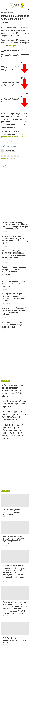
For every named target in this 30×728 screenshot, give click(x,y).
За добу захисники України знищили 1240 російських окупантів (13, 283)
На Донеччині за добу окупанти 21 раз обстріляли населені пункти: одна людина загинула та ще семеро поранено (15, 255)
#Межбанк (3, 146)
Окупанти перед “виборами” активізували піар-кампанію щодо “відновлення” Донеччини (14, 311)
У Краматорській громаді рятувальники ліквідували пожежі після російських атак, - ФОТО (15, 239)
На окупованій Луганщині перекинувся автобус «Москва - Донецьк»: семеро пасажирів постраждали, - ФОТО (15, 225)
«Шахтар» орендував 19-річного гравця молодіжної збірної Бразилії (13, 324)
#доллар (9, 146)
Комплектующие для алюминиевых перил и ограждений (12, 512)
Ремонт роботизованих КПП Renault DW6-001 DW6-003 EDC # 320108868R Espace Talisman (14, 540)
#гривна (15, 146)
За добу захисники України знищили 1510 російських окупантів (15, 404)
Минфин (12, 45)
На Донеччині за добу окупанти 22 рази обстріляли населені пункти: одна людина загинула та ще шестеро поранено (13, 431)
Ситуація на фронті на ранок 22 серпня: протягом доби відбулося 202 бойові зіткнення (14, 270)
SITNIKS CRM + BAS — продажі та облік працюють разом (14, 640)
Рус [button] (6, 9)
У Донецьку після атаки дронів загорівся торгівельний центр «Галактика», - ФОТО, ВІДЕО (13, 390)
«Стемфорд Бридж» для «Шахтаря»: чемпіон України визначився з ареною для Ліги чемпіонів (15, 297)
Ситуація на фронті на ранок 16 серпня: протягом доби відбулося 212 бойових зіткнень (15, 415)
